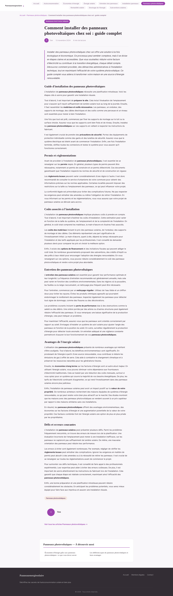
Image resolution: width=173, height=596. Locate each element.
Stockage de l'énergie (97, 8)
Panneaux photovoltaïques (153, 3)
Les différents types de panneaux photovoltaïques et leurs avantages (109, 554)
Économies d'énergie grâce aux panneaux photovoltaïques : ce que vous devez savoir (60, 554)
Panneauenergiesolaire (32, 575)
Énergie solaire (89, 3)
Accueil (36, 3)
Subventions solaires (118, 8)
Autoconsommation (51, 3)
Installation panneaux (130, 3)
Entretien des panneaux (109, 3)
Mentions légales (137, 575)
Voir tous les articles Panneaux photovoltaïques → (66, 524)
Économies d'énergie (71, 3)
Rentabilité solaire (77, 8)
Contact (150, 575)
